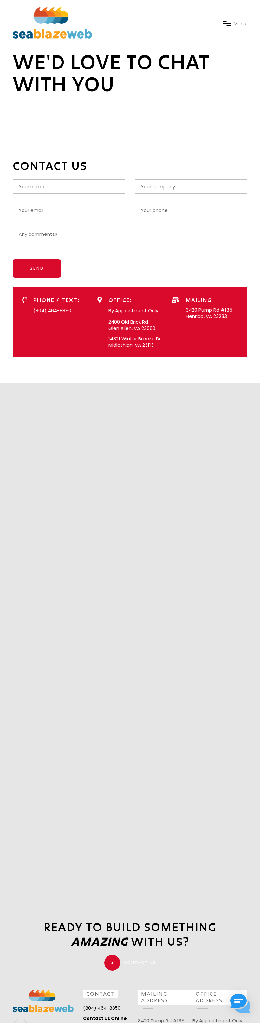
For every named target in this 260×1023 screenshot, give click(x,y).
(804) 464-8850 (52, 310)
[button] (240, 1003)
